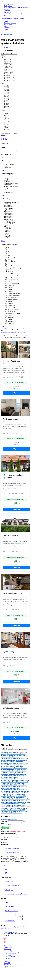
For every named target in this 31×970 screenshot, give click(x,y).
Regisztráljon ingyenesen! (18, 831)
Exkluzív (8, 228)
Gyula (5, 30)
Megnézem (16, 392)
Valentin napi (11, 305)
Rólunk (7, 902)
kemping (6, 191)
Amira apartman (10, 419)
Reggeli (6, 166)
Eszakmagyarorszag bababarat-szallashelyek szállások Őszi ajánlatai (14, 768)
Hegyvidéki (9, 219)
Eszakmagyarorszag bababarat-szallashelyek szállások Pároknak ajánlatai (14, 801)
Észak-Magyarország (10, 23)
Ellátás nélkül (7, 167)
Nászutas (6, 230)
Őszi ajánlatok (8, 6)
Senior (9, 270)
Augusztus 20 (11, 258)
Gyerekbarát (9, 224)
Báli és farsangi (12, 297)
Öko (7, 238)
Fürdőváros (9, 208)
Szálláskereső (25, 7)
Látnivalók (7, 10)
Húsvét (10, 287)
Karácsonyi (11, 254)
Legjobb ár (11, 323)
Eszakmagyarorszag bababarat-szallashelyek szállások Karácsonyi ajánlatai (14, 776)
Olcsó (8, 236)
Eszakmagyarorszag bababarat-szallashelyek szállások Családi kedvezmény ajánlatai (15, 803)
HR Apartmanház (11, 708)
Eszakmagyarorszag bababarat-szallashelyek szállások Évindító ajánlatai (14, 790)
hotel (5, 189)
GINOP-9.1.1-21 (10, 921)
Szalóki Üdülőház (10, 536)
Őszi (9, 248)
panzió (6, 180)
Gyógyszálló (9, 221)
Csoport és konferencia (14, 295)
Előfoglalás (11, 260)
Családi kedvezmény (13, 274)
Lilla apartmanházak (12, 594)
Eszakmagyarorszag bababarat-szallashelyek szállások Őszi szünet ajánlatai (13, 773)
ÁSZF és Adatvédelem (10, 932)
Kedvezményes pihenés (14, 313)
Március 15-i (11, 285)
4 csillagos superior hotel (11, 186)
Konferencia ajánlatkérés (12, 848)
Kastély (8, 225)
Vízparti (8, 205)
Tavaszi (10, 319)
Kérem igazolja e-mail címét (8, 833)
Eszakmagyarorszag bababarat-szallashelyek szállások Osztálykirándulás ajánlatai (14, 812)
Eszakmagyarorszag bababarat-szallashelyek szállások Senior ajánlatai (15, 798)
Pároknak (10, 272)
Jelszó (2, 823)
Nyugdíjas (9, 211)
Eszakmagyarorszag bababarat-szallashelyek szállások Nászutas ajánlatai (14, 809)
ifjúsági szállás (8, 188)
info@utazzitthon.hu (12, 911)
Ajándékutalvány (8, 4)
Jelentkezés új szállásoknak (12, 885)
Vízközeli (9, 207)
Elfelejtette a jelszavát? (7, 826)
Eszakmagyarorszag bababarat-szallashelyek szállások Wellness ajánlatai (13, 771)
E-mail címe (4, 821)
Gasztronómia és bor (13, 276)
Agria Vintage (9, 652)
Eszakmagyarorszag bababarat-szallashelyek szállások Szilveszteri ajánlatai (14, 779)
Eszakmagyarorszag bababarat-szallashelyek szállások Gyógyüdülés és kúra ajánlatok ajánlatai (13, 796)
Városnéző (9, 217)
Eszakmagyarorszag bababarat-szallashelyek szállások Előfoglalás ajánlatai (13, 784)
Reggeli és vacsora (9, 164)
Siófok (6, 29)
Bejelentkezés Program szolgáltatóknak (16, 894)
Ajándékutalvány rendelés (12, 852)
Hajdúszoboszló (8, 24)
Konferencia (9, 216)
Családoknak (11, 262)
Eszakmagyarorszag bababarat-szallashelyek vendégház (13, 754)
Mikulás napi (11, 307)
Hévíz (5, 26)
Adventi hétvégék (13, 299)
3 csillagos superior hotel (11, 183)
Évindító (10, 264)
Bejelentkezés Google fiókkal (9, 819)
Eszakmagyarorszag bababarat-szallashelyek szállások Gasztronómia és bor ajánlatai (15, 806)
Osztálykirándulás (13, 279)
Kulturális (10, 303)
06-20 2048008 (11, 906)
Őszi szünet (11, 252)
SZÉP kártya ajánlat (13, 283)
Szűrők (4, 139)
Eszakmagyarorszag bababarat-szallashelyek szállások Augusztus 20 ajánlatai (15, 782)
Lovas (8, 227)
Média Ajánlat (9, 890)
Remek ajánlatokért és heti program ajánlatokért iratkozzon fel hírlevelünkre (14, 927)
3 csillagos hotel (8, 181)
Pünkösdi (10, 317)
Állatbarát (9, 213)
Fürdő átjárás (9, 214)
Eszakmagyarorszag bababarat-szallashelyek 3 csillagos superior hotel (14, 760)
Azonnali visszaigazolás (12, 202)
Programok (7, 9)
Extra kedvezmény (13, 309)
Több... (3, 170)
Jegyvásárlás (7, 12)
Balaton (6, 21)
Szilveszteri (11, 256)
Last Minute (11, 266)
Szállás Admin (9, 881)
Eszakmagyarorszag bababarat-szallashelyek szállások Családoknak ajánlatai (14, 787)
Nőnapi (10, 301)
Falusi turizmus (10, 222)
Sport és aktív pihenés (14, 293)
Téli (9, 281)
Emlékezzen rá (5, 825)
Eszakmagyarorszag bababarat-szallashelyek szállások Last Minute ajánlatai (15, 792)
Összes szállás (8, 34)
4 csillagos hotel (8, 184)
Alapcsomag (11, 311)
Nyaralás (10, 321)
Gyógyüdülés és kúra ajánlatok (16, 268)
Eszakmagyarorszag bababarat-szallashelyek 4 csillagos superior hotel (14, 765)
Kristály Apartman (11, 361)
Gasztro (8, 231)
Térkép (6, 47)
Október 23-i (11, 291)
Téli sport (9, 235)
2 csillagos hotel (8, 192)
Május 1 (10, 315)
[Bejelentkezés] (5, 15)
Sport (7, 233)
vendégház (7, 178)
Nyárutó (10, 289)
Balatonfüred (7, 27)
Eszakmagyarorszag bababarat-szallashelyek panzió (14, 756)
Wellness (8, 203)
